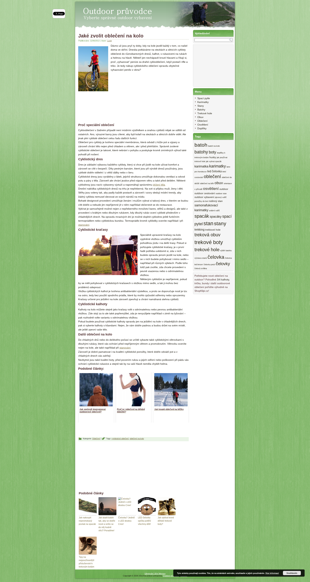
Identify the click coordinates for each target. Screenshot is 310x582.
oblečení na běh (207, 183)
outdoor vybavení (204, 197)
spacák (201, 216)
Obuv (200, 117)
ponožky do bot (201, 201)
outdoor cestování (204, 193)
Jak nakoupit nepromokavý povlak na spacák (87, 520)
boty (212, 152)
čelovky (223, 263)
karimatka (201, 166)
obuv (219, 183)
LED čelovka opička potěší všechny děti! (144, 520)
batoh (200, 145)
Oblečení (96, 438)
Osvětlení (202, 124)
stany (220, 223)
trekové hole (206, 249)
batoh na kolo (214, 146)
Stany (200, 105)
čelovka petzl (209, 264)
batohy (201, 152)
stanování (83, 224)
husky (212, 157)
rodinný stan (216, 201)
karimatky (217, 166)
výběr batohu (226, 250)
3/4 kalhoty (223, 279)
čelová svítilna (200, 268)
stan (208, 223)
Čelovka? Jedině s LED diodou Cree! (126, 520)
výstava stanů (200, 258)
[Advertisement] (141, 97)
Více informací (272, 573)
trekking (199, 229)
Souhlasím (291, 573)
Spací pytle (203, 98)
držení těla (159, 184)
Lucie (109, 41)
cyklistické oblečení (120, 438)
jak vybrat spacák (214, 161)
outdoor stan (221, 193)
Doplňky (201, 128)
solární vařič (214, 210)
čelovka (216, 257)
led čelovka (214, 171)
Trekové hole (204, 113)
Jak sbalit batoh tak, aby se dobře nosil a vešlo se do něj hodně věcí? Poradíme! (106, 524)
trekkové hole (212, 229)
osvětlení (211, 188)
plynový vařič (221, 197)
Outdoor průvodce (171, 576)
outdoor (223, 189)
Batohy (201, 109)
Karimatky (203, 102)
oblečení (212, 176)
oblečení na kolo (137, 438)
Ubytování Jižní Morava (155, 573)
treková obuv (207, 234)
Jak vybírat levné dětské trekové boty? (166, 520)
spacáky (216, 216)
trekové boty (208, 242)
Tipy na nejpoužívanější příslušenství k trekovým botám (86, 562)
